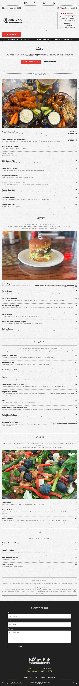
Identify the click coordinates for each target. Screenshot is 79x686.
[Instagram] (34, 2)
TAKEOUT (13, 34)
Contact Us (52, 677)
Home (26, 677)
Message (11, 629)
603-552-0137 (46, 671)
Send (20, 646)
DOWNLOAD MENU (50, 62)
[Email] (44, 2)
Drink (36, 677)
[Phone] (53, 2)
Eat (31, 677)
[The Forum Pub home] (12, 20)
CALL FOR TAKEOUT (31, 62)
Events (43, 677)
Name (9, 613)
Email (9, 621)
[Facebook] (25, 2)
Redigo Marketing (17, 683)
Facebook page (32, 54)
